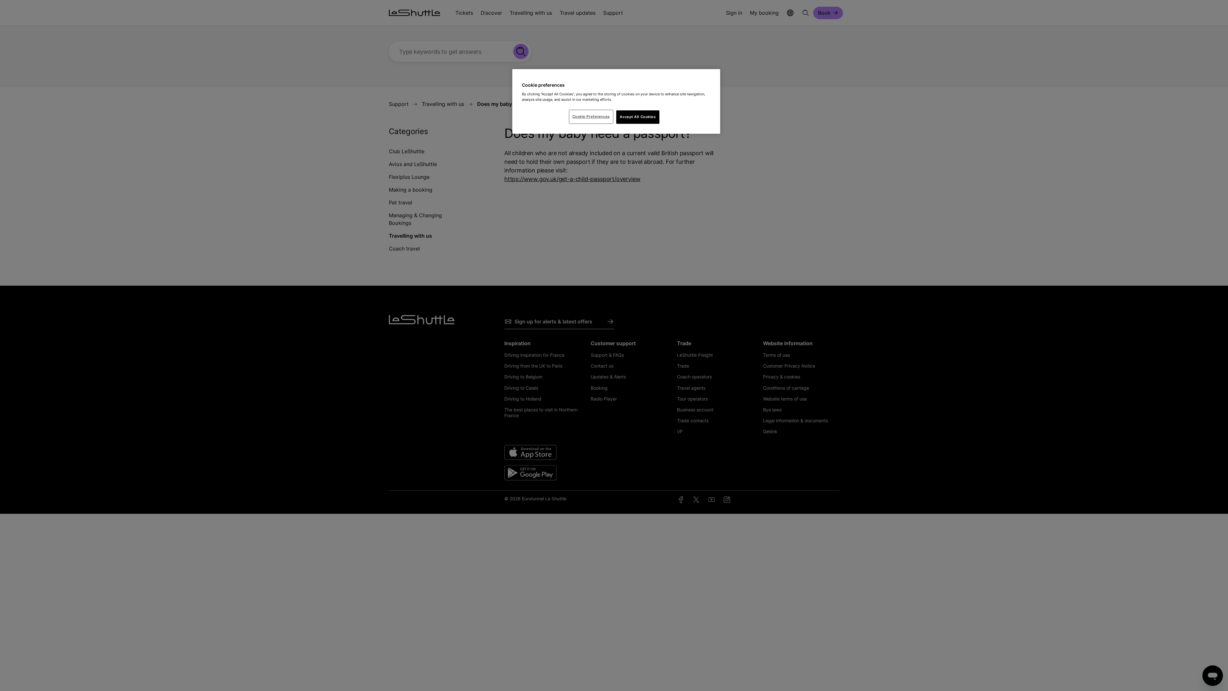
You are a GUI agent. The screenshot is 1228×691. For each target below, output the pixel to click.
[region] (616, 101)
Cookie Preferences (591, 116)
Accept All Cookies (638, 117)
